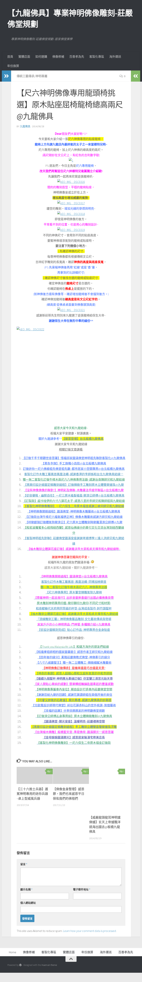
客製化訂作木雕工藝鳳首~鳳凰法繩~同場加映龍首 (73, 582)
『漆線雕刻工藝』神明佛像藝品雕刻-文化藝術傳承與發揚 (73, 619)
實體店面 (24, 56)
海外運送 (115, 56)
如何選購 (41, 56)
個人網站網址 (28, 902)
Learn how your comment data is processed (89, 931)
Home (12, 952)
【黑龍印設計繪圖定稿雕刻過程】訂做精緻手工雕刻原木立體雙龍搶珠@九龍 (74, 485)
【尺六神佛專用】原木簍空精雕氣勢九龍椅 (74, 592)
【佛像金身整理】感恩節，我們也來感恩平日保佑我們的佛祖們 (68, 794)
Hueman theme (49, 965)
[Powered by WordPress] (20, 965)
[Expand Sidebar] (6, 76)
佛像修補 (58, 56)
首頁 (10, 56)
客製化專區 (96, 56)
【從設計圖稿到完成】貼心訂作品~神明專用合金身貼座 (74, 630)
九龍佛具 (25, 126)
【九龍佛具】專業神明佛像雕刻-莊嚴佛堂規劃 (70, 18)
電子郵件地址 (81, 889)
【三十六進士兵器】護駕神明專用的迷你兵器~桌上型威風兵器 (32, 794)
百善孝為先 (76, 56)
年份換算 (13, 66)
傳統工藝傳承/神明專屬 (32, 76)
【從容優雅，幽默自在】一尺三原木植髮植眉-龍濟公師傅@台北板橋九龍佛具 (73, 495)
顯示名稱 (26, 889)
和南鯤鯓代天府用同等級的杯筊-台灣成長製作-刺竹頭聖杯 (74, 608)
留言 (23, 864)
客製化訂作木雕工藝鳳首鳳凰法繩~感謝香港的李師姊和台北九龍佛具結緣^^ (73, 474)
